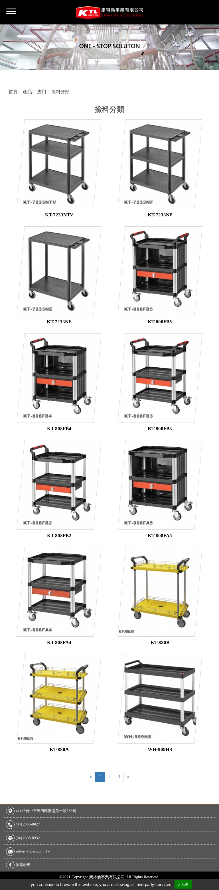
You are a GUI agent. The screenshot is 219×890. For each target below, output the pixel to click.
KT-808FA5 (160, 535)
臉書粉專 (23, 865)
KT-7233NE (59, 321)
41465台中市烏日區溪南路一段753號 (46, 811)
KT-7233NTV (59, 215)
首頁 (13, 91)
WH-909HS (160, 749)
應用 (41, 91)
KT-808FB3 (160, 428)
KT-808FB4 (59, 428)
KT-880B (160, 642)
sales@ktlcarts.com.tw (33, 851)
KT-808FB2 (59, 535)
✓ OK (183, 884)
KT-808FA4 (59, 642)
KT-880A (59, 749)
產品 (27, 91)
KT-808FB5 (160, 321)
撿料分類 (60, 91)
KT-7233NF (160, 215)
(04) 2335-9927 (28, 824)
